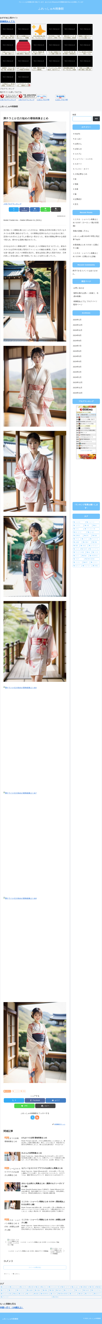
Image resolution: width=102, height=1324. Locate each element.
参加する (94, 452)
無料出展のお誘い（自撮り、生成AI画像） (86, 294)
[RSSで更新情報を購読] (37, 1117)
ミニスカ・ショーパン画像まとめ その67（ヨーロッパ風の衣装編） (86, 222)
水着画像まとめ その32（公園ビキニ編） (86, 246)
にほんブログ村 (43, 100)
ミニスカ (16, 1091)
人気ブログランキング (8, 100)
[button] (56, 209)
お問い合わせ (78, 288)
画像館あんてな (7, 21)
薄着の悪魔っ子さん (81, 231)
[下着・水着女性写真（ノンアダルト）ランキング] (27, 96)
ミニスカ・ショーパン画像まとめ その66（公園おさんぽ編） (85, 254)
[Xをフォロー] (33, 1117)
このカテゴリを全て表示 (86, 450)
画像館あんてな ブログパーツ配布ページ (85, 303)
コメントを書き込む (35, 1267)
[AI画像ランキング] (9, 96)
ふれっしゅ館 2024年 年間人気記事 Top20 (86, 237)
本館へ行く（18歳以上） (12, 1307)
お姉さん (8, 1091)
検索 (74, 115)
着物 (24, 1091)
